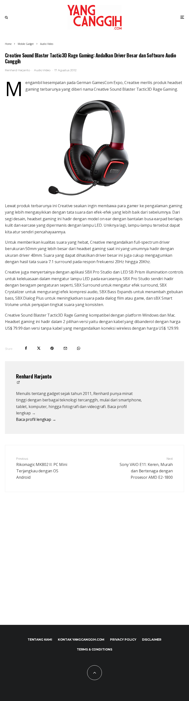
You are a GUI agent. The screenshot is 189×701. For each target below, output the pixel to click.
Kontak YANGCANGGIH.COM (81, 639)
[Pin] (52, 348)
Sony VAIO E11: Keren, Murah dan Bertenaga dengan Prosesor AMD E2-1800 (146, 468)
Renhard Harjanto (17, 70)
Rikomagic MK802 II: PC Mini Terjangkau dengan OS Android (41, 468)
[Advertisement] (94, 569)
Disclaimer (151, 639)
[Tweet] (39, 348)
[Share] (26, 348)
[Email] (65, 348)
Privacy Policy (123, 639)
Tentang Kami (40, 639)
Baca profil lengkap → (36, 419)
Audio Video (42, 70)
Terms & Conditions (94, 649)
